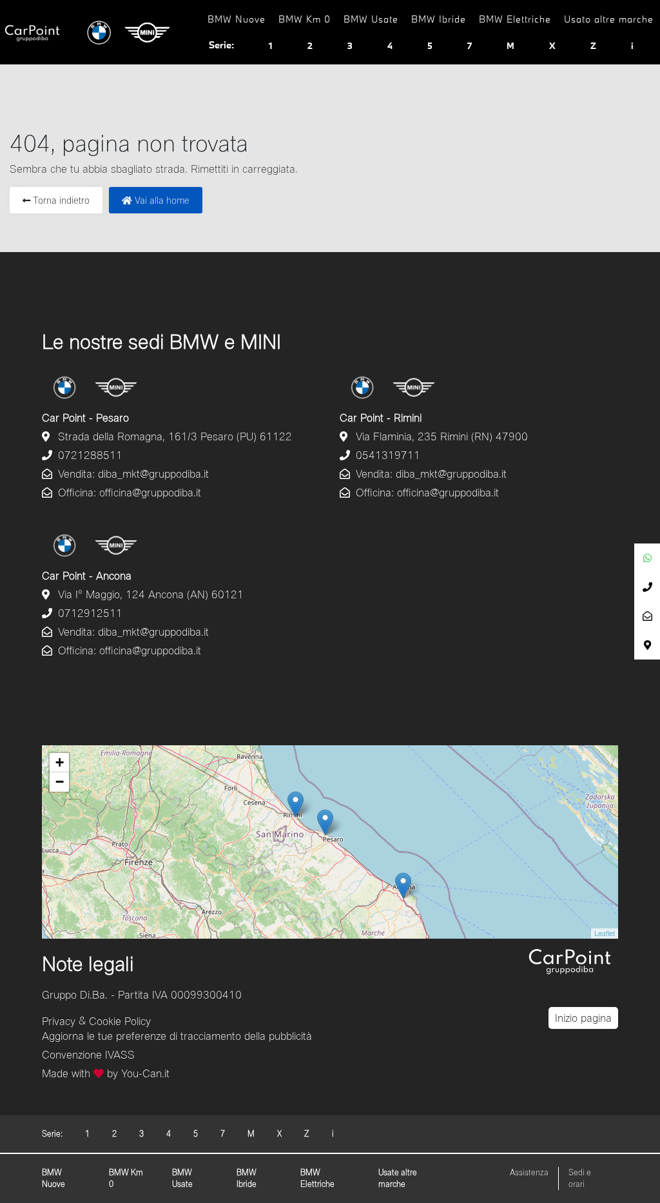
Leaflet (604, 933)
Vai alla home (160, 200)
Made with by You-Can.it (106, 1073)
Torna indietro (60, 200)
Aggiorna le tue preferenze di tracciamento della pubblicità (177, 1036)
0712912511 (88, 613)
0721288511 (88, 455)
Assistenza (529, 1172)
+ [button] (59, 762)
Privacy (58, 1020)
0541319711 (386, 455)
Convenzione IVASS (88, 1054)
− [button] (59, 782)
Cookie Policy (120, 1020)
